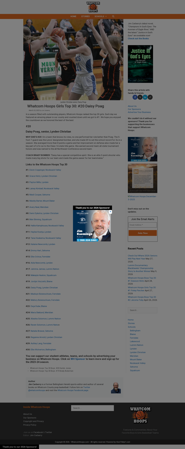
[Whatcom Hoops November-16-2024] (92, 240)
